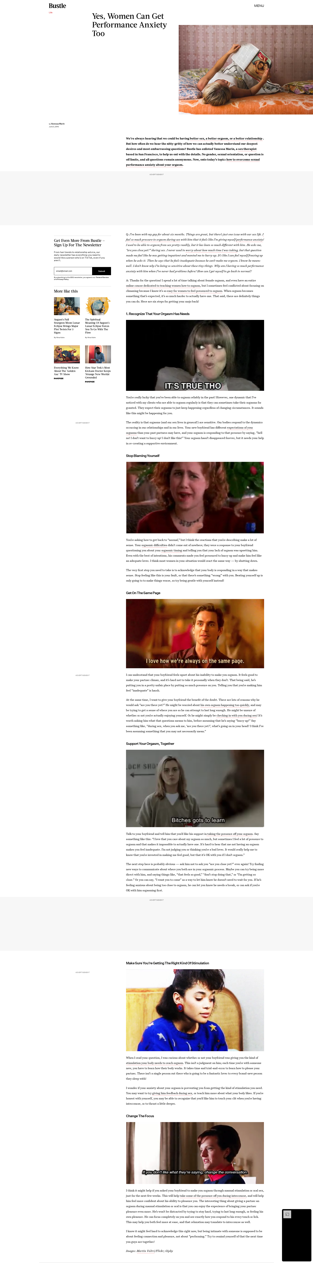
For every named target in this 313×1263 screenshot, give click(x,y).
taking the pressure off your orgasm (230, 834)
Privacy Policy (63, 279)
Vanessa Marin (58, 123)
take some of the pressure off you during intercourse (213, 1196)
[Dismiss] (307, 1212)
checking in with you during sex (236, 715)
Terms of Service (102, 277)
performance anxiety (249, 239)
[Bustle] (57, 5)
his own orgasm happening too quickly (225, 705)
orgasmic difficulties (154, 545)
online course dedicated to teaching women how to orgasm (163, 285)
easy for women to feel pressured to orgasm (194, 291)
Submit (101, 271)
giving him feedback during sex (172, 1093)
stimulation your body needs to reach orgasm (154, 1063)
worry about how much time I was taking (212, 250)
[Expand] (285, 1212)
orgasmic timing (171, 550)
